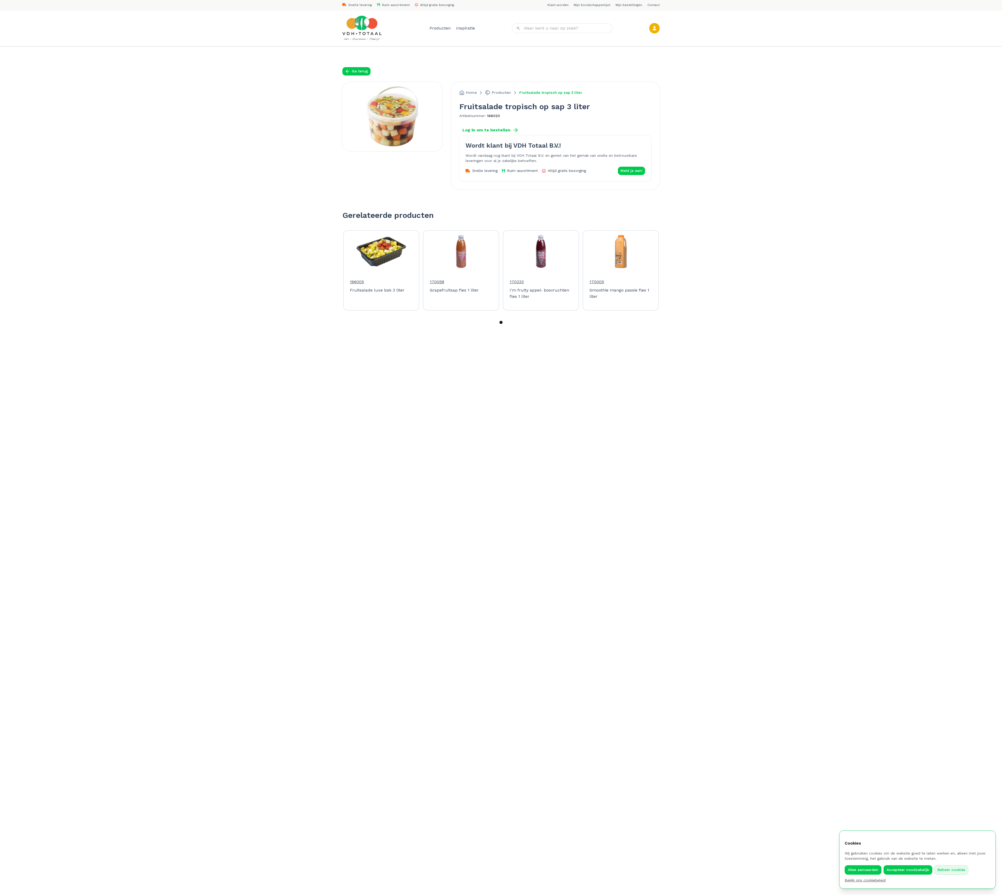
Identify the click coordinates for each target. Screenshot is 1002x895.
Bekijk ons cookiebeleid (865, 880)
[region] (501, 270)
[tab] (501, 322)
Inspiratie (465, 28)
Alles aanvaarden (863, 870)
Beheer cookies (951, 870)
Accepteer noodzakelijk (908, 870)
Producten (441, 28)
